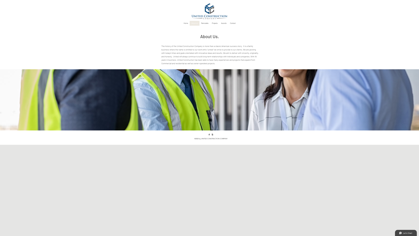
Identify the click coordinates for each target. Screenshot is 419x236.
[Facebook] (209, 135)
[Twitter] (212, 135)
